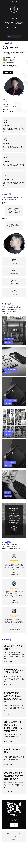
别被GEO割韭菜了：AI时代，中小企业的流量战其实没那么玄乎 (13, 697)
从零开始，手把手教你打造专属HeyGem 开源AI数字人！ (13, 776)
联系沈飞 (13, 824)
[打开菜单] (14, 32)
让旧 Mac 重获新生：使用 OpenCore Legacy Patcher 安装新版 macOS (14, 726)
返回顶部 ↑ (14, 839)
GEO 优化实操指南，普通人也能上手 (14, 671)
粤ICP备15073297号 (20, 833)
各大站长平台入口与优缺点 (13, 647)
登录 (16, 1)
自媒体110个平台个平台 (13, 750)
